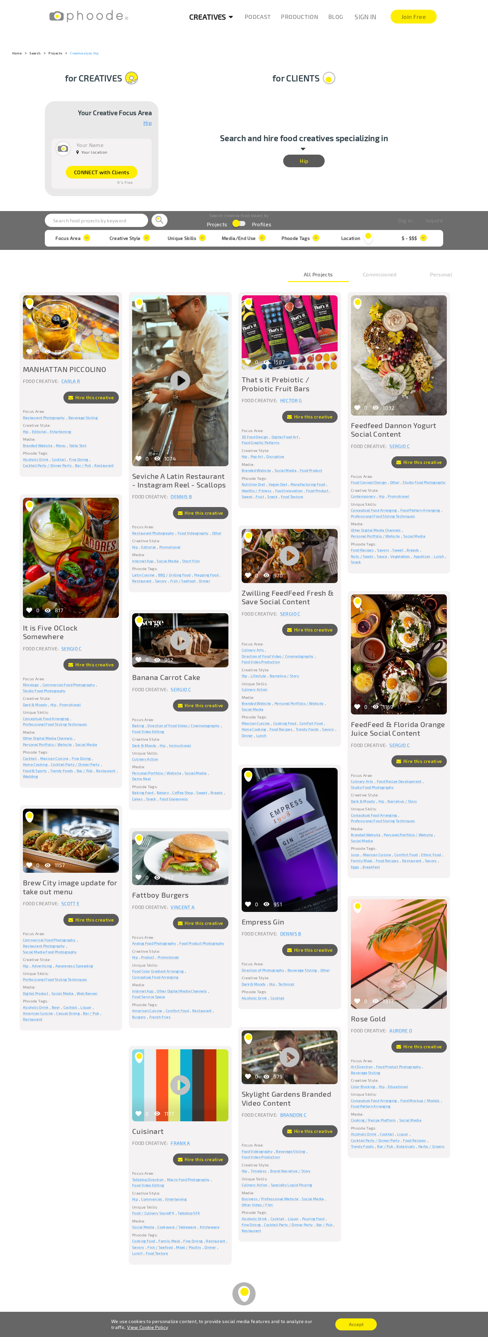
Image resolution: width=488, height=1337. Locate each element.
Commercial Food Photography (68, 685)
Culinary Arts (253, 650)
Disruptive (275, 456)
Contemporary (363, 496)
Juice (355, 855)
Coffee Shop (182, 792)
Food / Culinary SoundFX (153, 1213)
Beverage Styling (83, 417)
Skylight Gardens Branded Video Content (286, 1098)
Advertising (42, 966)
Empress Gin (263, 921)
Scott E (70, 903)
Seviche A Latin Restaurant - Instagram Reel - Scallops (179, 480)
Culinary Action (255, 689)
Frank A (180, 1143)
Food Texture (292, 496)
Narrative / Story (284, 676)
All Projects (318, 274)
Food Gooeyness (174, 799)
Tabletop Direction (147, 1179)
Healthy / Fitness (257, 490)
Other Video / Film (257, 1205)
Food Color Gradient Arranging (158, 971)
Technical (286, 984)
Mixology (31, 685)
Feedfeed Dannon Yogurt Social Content (394, 429)
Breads (413, 550)
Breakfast (371, 867)
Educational (398, 1086)
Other (217, 533)
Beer (56, 1007)
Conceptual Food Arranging (374, 510)
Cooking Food (284, 723)
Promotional (170, 547)
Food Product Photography (201, 943)
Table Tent (78, 445)
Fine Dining (78, 459)
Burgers (139, 1017)
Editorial (39, 431)
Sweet (247, 496)
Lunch (439, 556)
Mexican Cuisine (54, 758)
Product (147, 957)
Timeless (259, 1171)
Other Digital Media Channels (376, 530)
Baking (138, 725)
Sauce (382, 556)
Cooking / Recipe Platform (373, 1120)
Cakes (137, 799)
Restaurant (104, 465)
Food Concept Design (369, 482)
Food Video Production (261, 662)
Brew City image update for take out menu (70, 886)
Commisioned (380, 274)
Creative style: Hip (84, 53)
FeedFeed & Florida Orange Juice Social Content (398, 728)
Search (35, 53)
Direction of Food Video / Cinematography (278, 656)
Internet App (142, 561)
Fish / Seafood (183, 581)
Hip (147, 123)
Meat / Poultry (188, 1247)
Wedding (30, 776)
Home (17, 53)
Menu (60, 445)
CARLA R (70, 381)
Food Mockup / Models (420, 1100)
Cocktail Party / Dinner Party (47, 465)
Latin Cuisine (143, 575)
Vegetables (400, 556)
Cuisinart (148, 1131)
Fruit (260, 496)
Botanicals (405, 1146)
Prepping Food (206, 575)
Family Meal (361, 860)
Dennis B (181, 496)
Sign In (365, 17)
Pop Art (257, 456)
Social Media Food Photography (50, 952)
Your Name (90, 145)
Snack (272, 496)
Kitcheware (210, 1227)
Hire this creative (94, 397)
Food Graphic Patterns (261, 442)
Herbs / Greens (431, 1146)
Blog (335, 16)
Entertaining (60, 431)
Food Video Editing (148, 731)
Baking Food (142, 792)
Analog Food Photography (154, 943)
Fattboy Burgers (160, 894)
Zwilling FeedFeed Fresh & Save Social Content (288, 597)
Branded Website (37, 445)
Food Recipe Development (399, 781)
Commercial (151, 1199)
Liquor (85, 1007)
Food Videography (193, 533)
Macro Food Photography (188, 1179)
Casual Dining (68, 1013)
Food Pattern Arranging (420, 510)
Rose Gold (368, 1018)
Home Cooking (35, 764)
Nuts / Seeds (362, 556)
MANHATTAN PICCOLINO (65, 369)
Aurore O (400, 1030)
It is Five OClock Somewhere (50, 631)
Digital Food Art (285, 437)
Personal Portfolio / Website (375, 536)
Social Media (168, 561)
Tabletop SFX (189, 1213)
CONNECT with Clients (101, 172)
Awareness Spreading (74, 966)
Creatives (207, 16)
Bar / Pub (83, 465)
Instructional (180, 745)
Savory (161, 581)
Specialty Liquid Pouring (291, 1185)
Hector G (291, 400)
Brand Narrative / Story (290, 1171)
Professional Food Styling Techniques (383, 516)
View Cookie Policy (147, 1327)
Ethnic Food (431, 855)
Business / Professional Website (270, 1199)
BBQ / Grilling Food (174, 575)
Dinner (204, 581)
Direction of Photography (263, 970)
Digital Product (35, 993)
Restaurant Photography (44, 417)
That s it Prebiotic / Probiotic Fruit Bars (276, 383)
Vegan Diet (278, 484)
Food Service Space (148, 997)
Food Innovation (289, 490)
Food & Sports (35, 771)
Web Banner (87, 993)
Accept (356, 1324)
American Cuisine (38, 1013)
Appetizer (422, 556)
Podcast (258, 16)
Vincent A (183, 907)
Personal (441, 274)
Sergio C (399, 446)
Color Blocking (363, 1086)
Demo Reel (141, 779)
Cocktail (59, 459)
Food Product (311, 470)
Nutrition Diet (253, 484)
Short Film (191, 561)
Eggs (355, 867)
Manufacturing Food (307, 484)
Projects (55, 53)
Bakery (163, 792)
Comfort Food (311, 723)
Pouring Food (313, 1219)
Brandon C (293, 1115)
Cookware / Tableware (176, 1227)
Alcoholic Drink (35, 459)
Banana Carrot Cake (166, 677)
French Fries (160, 1017)
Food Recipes (362, 550)
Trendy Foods (61, 771)
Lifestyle (258, 676)
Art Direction (362, 1067)
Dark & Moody (35, 705)
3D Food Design (255, 437)
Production (299, 16)
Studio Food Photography (424, 482)
